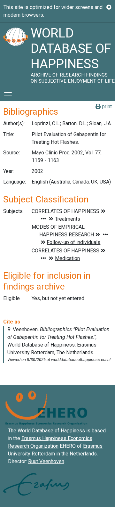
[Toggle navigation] (8, 92)
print (106, 106)
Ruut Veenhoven (46, 461)
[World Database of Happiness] (15, 53)
